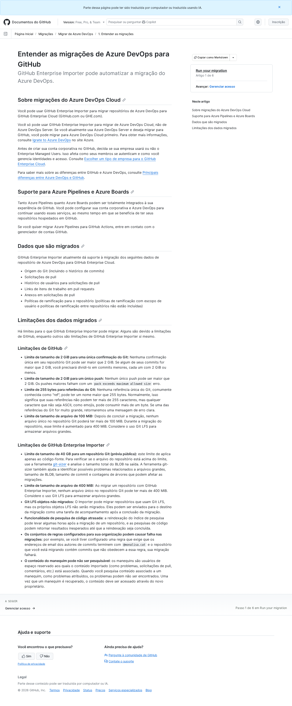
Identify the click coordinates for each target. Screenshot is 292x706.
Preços (100, 690)
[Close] (279, 6)
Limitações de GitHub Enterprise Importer (61, 445)
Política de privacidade (31, 663)
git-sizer (59, 464)
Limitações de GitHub (40, 348)
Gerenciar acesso (222, 86)
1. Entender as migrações (115, 34)
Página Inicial (24, 34)
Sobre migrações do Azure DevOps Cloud (69, 100)
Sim (28, 656)
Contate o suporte (121, 661)
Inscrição (278, 22)
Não (47, 656)
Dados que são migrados (48, 246)
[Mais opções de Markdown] (233, 57)
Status (87, 690)
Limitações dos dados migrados (57, 320)
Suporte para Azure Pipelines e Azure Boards (73, 192)
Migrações (45, 34)
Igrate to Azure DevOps (51, 140)
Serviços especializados (125, 690)
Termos (54, 690)
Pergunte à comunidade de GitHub (133, 655)
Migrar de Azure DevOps (75, 34)
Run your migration (211, 70)
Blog (149, 690)
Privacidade (71, 690)
